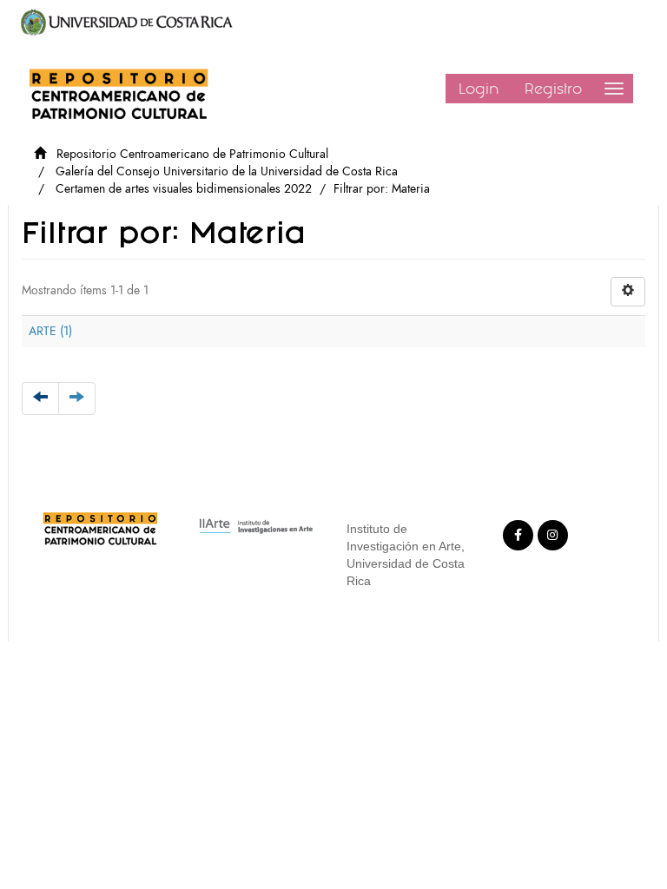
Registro (553, 88)
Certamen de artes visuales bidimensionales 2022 (184, 189)
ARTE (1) (50, 331)
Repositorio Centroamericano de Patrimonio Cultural (192, 154)
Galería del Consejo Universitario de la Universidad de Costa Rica (227, 171)
